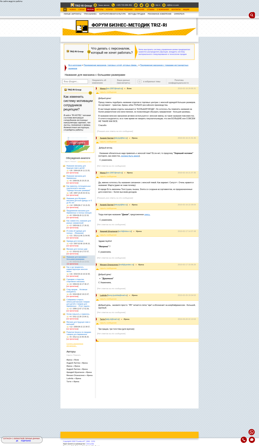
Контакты (175, 9)
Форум (90, 9)
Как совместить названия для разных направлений (79, 222)
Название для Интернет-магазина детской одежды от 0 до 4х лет (79, 200)
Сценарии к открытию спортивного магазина (75, 280)
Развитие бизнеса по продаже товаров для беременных (79, 333)
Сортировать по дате (84, 161)
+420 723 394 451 (124, 5)
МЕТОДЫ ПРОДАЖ (136, 14)
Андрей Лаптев (106, 138)
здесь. (147, 214)
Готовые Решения (123, 9)
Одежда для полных (75, 241)
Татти (102, 319)
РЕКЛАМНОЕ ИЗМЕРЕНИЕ (159, 14)
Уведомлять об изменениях (99, 81)
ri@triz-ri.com (173, 5)
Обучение (139, 9)
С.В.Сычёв (90, 444)
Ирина (103, 88)
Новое (73, 9)
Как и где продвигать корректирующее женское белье (77, 269)
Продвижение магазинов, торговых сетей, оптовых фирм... (111, 65)
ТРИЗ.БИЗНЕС (90, 14)
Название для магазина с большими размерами (77, 258)
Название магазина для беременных (76, 177)
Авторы (99, 9)
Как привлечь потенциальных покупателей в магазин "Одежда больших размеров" (79, 188)
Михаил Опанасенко (109, 264)
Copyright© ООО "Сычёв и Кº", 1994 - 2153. (79, 441)
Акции (186, 9)
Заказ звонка (103, 5)
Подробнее (26, 441)
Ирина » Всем (73, 360)
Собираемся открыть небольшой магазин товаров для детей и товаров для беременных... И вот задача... (79, 303)
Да (17, 441)
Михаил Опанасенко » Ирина (80, 375)
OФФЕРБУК (179, 14)
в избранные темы (151, 81)
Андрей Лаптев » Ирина (77, 363)
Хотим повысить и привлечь (78, 314)
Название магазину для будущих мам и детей (76, 167)
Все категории (74, 65)
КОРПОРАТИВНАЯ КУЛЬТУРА (112, 14)
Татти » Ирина (73, 381)
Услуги (109, 9)
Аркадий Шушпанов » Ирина (79, 372)
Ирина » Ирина (73, 366)
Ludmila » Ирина (74, 378)
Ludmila (103, 295)
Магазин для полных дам (77, 249)
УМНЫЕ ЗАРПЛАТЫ (72, 14)
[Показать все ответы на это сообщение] (115, 131)
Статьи (81, 9)
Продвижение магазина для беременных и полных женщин (79, 212)
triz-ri (158, 5)
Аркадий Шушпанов (108, 231)
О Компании (163, 9)
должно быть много (130, 156)
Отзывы (150, 9)
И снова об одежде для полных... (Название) (76, 232)
